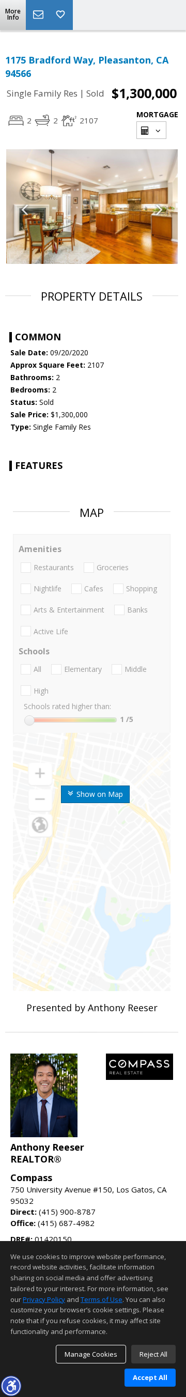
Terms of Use (101, 1299)
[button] (11, 1385)
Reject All (153, 1354)
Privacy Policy (44, 1299)
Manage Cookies (91, 1354)
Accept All (150, 1377)
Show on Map (98, 794)
